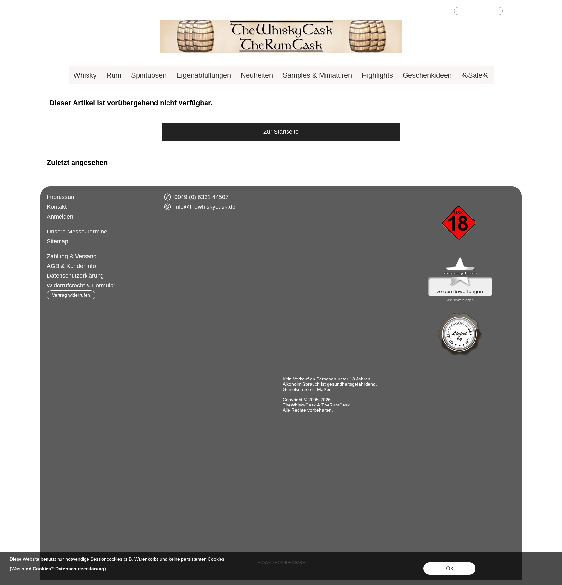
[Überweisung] (201, 256)
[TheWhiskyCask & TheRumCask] (281, 22)
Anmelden (60, 216)
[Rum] (113, 75)
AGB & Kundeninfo (71, 266)
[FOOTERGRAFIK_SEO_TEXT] (459, 194)
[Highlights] (377, 75)
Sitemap (57, 241)
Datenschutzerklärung (75, 276)
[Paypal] (227, 256)
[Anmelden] (424, 11)
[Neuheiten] (257, 75)
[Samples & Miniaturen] (317, 75)
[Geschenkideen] (427, 75)
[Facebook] (172, 230)
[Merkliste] (436, 11)
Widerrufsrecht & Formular (81, 285)
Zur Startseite (281, 131)
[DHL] (176, 256)
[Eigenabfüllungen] (203, 75)
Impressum (61, 197)
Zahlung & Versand (72, 256)
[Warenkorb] (447, 11)
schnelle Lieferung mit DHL (153, 11)
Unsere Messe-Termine (77, 231)
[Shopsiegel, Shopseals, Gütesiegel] (460, 258)
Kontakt (57, 207)
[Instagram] (189, 230)
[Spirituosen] (148, 75)
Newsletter (206, 11)
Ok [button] (449, 568)
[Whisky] (85, 75)
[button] (511, 11)
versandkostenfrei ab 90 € (80, 11)
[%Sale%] (475, 75)
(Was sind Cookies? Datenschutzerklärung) (58, 568)
